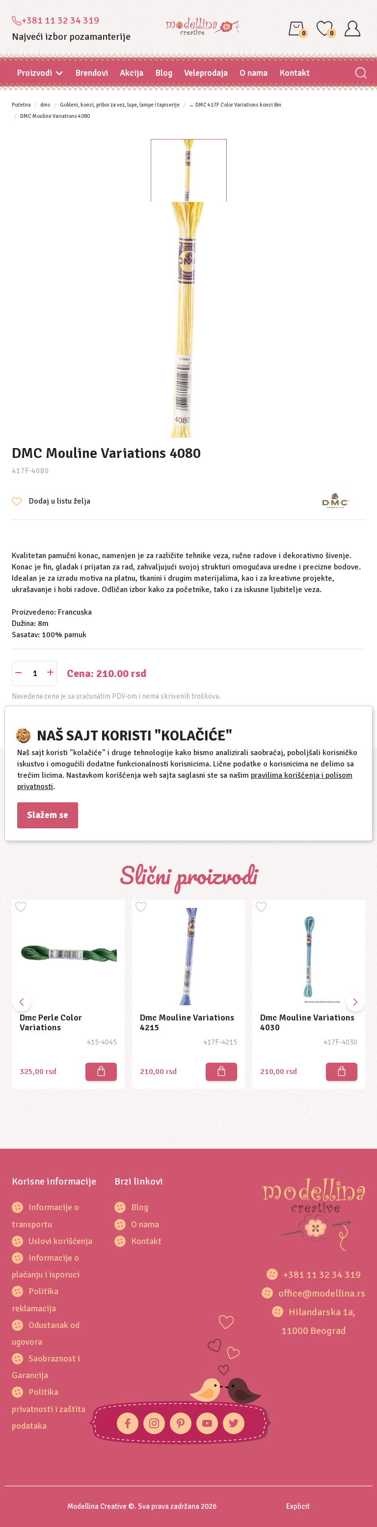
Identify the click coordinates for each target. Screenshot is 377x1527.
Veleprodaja (206, 72)
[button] (355, 1002)
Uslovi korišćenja (60, 1241)
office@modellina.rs (321, 1293)
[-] (18, 673)
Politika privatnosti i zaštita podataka (48, 1408)
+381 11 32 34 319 (60, 20)
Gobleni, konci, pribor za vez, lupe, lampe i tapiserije (120, 105)
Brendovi (91, 72)
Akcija (131, 72)
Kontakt (294, 72)
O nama (254, 72)
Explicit (298, 1506)
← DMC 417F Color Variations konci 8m (235, 105)
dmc (45, 105)
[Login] (352, 28)
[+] (50, 673)
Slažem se (47, 815)
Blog (163, 72)
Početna (21, 105)
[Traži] (361, 74)
